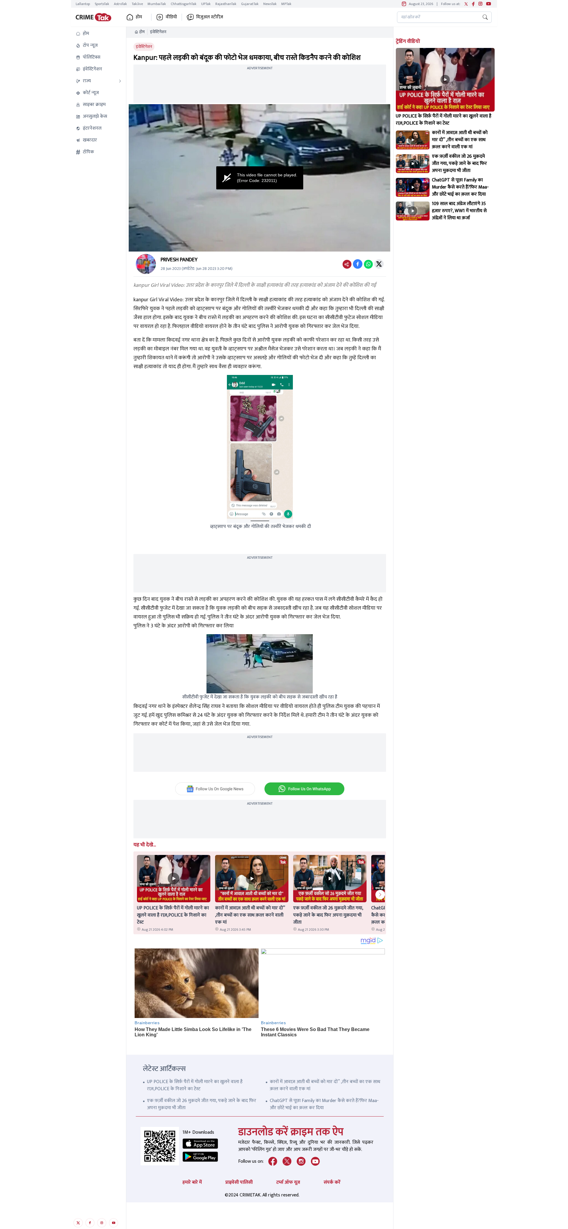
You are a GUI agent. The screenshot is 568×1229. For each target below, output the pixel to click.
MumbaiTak (157, 4)
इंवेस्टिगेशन (158, 32)
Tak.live (137, 4)
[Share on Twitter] (379, 264)
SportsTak (102, 4)
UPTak (206, 4)
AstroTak (120, 4)
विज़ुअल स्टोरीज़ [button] (209, 17)
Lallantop (83, 4)
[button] (98, 34)
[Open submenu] (120, 81)
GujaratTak (250, 4)
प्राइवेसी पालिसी (239, 1182)
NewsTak (270, 4)
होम (142, 32)
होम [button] (139, 17)
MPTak (286, 4)
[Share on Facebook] (357, 264)
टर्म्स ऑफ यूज (288, 1182)
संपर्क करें (332, 1182)
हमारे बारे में (192, 1182)
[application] (260, 178)
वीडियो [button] (171, 17)
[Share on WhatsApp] (368, 264)
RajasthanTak (225, 4)
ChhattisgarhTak (183, 4)
